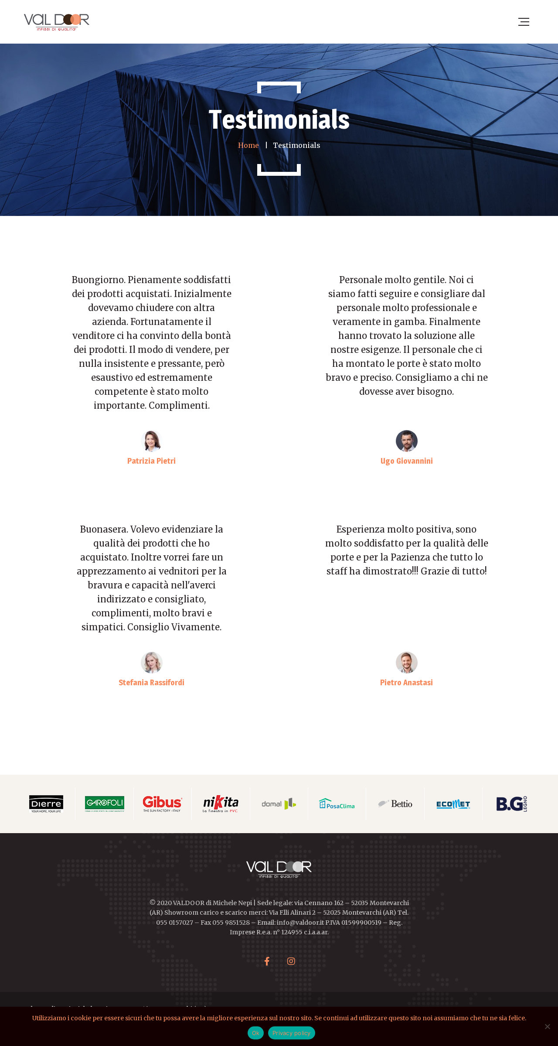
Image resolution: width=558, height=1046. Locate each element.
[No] (547, 1026)
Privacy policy (291, 1032)
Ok (256, 1032)
